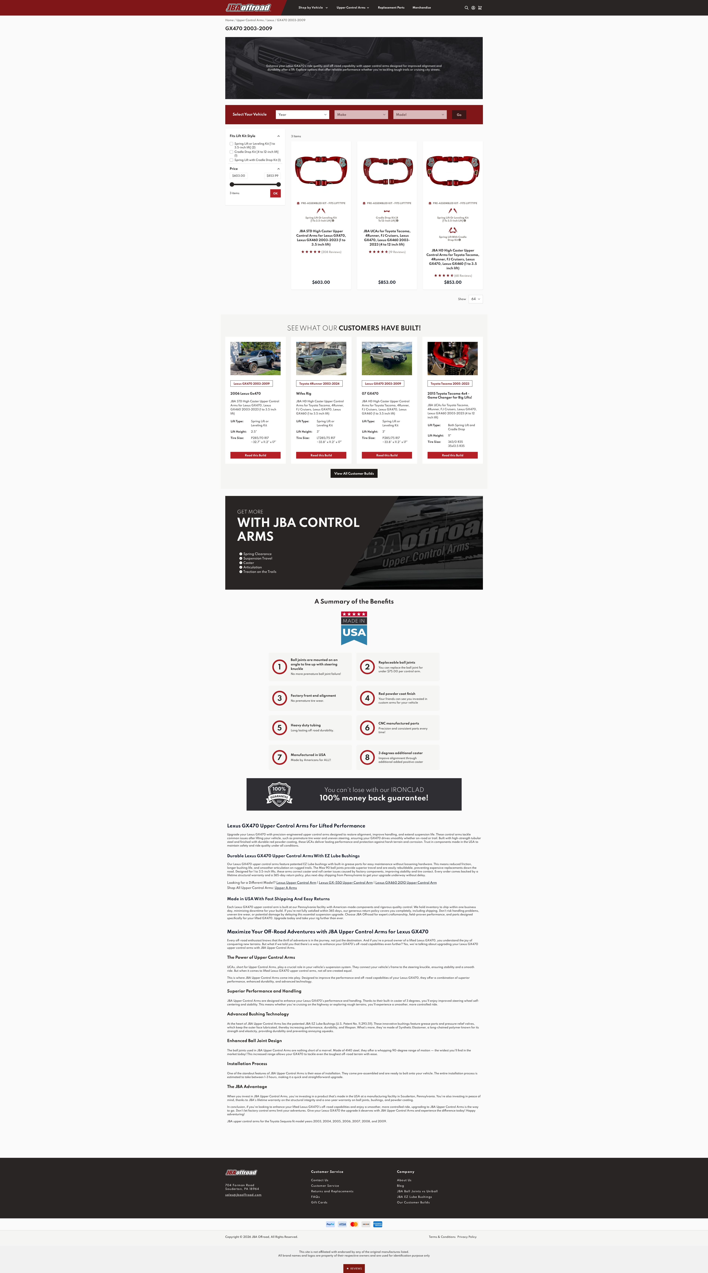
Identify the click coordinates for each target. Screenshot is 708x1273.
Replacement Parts (391, 7)
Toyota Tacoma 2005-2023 (450, 383)
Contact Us (320, 1180)
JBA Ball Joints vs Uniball (417, 1191)
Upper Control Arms (351, 7)
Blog (400, 1185)
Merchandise (422, 7)
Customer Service (325, 1185)
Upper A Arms (286, 888)
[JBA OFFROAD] (268, 1172)
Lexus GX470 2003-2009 (252, 383)
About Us (404, 1180)
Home (229, 20)
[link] (321, 251)
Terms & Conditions (442, 1237)
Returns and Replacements (332, 1191)
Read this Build (255, 455)
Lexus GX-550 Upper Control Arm (346, 882)
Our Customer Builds (413, 1202)
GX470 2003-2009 (291, 20)
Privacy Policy (467, 1237)
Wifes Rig (303, 393)
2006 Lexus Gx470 (245, 393)
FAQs (315, 1197)
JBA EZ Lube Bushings (414, 1197)
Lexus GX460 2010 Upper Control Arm (406, 882)
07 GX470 (370, 393)
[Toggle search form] (467, 8)
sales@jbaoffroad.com (243, 1195)
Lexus (270, 20)
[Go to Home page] (248, 8)
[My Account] (473, 8)
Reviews (354, 1268)
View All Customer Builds (354, 473)
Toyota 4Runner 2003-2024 (319, 383)
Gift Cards (319, 1202)
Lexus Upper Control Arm (296, 882)
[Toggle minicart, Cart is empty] (480, 8)
